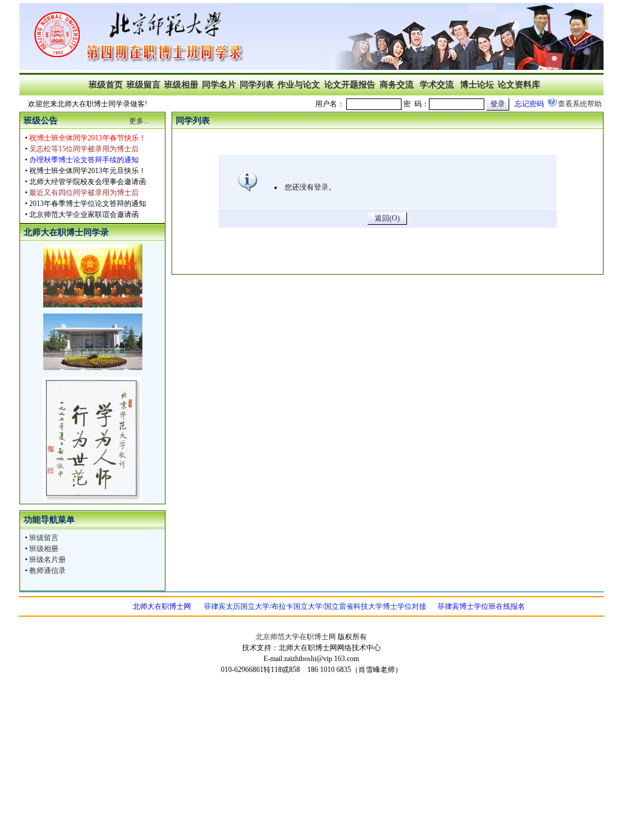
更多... (139, 121)
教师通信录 (47, 570)
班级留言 (43, 537)
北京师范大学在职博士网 (296, 637)
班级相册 (43, 548)
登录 (321, 187)
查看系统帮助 (580, 104)
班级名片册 (47, 559)
